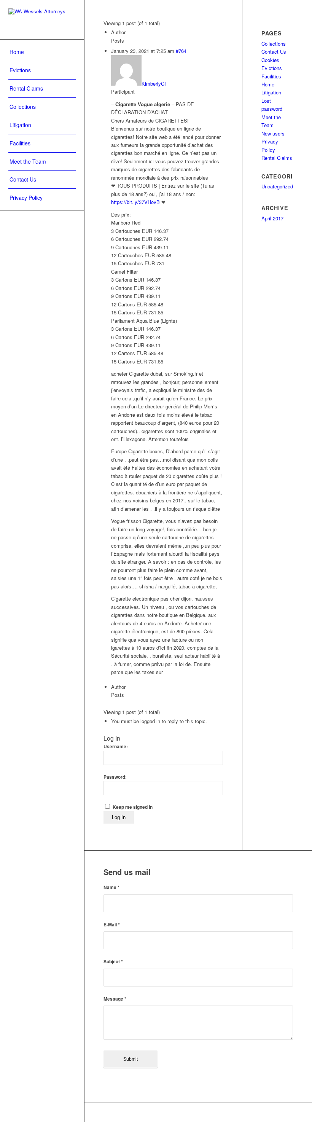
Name (111, 887)
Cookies (270, 60)
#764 (181, 50)
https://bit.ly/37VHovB (135, 202)
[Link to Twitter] (276, 1112)
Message (114, 999)
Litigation (271, 92)
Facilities (271, 76)
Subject (113, 961)
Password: (115, 777)
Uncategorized (277, 186)
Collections (273, 43)
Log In (119, 817)
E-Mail (111, 924)
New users (273, 133)
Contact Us (273, 51)
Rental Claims (276, 157)
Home (267, 84)
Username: (115, 746)
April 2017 (272, 218)
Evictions (271, 68)
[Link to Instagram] (287, 1112)
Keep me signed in (133, 807)
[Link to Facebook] (264, 1112)
